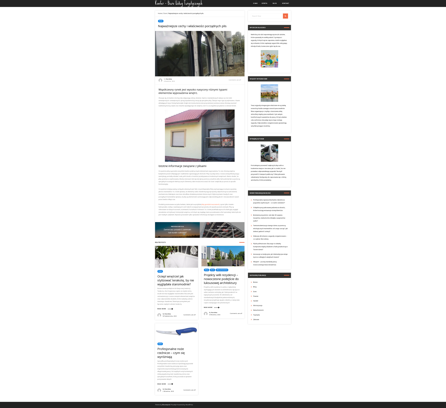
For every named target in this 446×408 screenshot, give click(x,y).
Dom (165, 13)
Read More (161, 309)
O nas (255, 3)
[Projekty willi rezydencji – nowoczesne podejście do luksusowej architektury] (223, 256)
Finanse (255, 296)
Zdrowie (256, 319)
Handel (255, 301)
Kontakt (285, 3)
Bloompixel (166, 404)
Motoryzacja (257, 305)
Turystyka (256, 315)
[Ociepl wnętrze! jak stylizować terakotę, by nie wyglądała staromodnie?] (176, 257)
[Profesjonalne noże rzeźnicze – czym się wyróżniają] (176, 331)
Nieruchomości (222, 270)
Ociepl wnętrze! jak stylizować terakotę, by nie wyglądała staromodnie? (175, 280)
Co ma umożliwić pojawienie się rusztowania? (222, 231)
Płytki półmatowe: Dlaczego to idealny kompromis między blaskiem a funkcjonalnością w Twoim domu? (270, 246)
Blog (275, 3)
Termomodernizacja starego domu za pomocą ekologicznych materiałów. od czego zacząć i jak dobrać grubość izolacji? (270, 228)
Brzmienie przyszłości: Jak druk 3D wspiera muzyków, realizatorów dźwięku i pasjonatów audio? (269, 218)
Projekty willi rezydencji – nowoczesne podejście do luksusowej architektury (221, 279)
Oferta (264, 3)
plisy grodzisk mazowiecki (211, 204)
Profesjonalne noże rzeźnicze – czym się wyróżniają (171, 353)
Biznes (255, 282)
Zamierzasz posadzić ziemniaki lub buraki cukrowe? (177, 231)
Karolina (169, 79)
